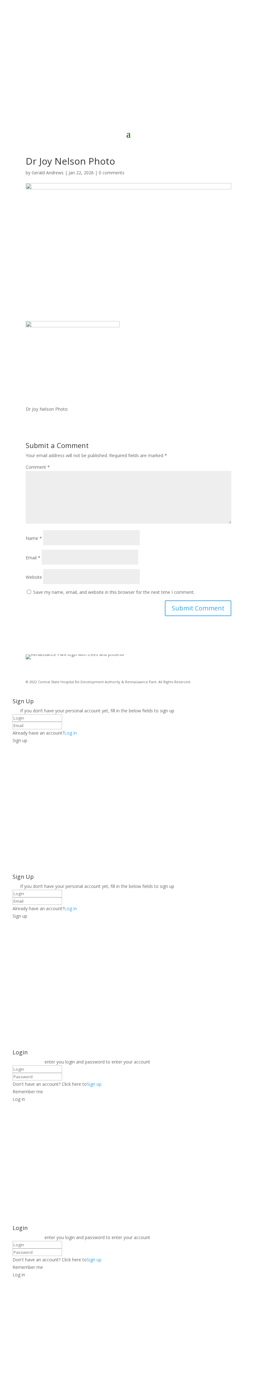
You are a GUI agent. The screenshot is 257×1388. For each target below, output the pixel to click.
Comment (38, 467)
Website (34, 577)
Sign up (94, 1084)
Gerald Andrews (48, 173)
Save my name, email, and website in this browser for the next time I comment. (114, 592)
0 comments (111, 173)
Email (33, 558)
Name (34, 538)
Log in (70, 733)
